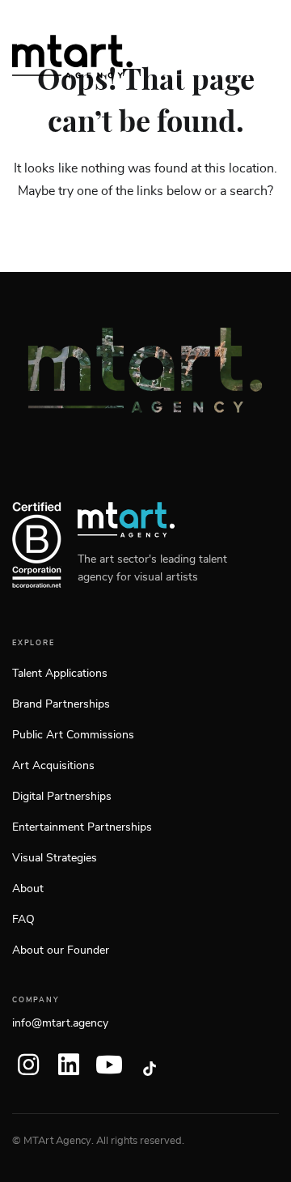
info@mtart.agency (60, 1023)
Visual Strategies (54, 858)
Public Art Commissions (73, 735)
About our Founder (60, 950)
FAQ (23, 919)
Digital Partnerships (62, 796)
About (28, 889)
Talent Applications (60, 673)
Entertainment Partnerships (82, 827)
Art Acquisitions (53, 766)
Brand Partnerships (61, 704)
